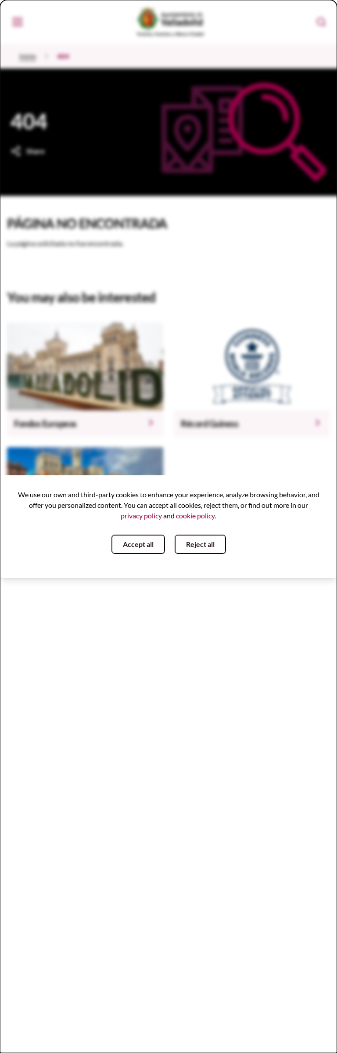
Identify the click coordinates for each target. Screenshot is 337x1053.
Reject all (200, 544)
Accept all (138, 544)
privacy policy (141, 515)
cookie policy (195, 515)
